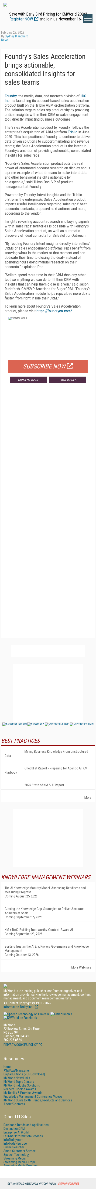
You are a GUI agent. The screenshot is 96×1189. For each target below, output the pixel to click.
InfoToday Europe (15, 1143)
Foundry (11, 96)
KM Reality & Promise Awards (22, 1093)
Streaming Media (14, 1158)
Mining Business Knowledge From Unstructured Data (46, 753)
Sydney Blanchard (16, 36)
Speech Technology (16, 1154)
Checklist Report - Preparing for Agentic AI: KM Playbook (46, 770)
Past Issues (67, 380)
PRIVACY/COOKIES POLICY (20, 1045)
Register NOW (21, 18)
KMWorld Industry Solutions (21, 1085)
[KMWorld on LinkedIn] (26, 1014)
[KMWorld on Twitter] (61, 1014)
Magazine (16, 1070)
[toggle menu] (88, 18)
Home (7, 1067)
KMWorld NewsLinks (16, 1078)
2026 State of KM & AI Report (44, 785)
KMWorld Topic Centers (18, 1082)
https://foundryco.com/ (54, 311)
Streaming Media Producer (20, 1166)
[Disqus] (48, 455)
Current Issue (28, 380)
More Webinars (81, 967)
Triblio (72, 132)
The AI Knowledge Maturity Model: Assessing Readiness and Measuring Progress (45, 890)
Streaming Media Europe (19, 1162)
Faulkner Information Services (23, 1136)
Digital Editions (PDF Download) (24, 1074)
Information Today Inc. (18, 1007)
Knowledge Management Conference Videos (32, 1096)
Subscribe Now (44, 366)
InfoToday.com (13, 1140)
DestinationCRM (14, 1128)
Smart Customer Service (19, 1151)
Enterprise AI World (16, 1132)
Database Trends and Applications (26, 1125)
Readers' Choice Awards (19, 1089)
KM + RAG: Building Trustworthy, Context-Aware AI (39, 930)
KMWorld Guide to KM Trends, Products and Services (37, 1100)
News (5, 40)
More (87, 797)
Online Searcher (13, 1147)
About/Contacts (14, 1104)
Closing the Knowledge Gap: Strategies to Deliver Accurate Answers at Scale (44, 911)
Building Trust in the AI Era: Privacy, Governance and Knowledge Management (47, 948)
